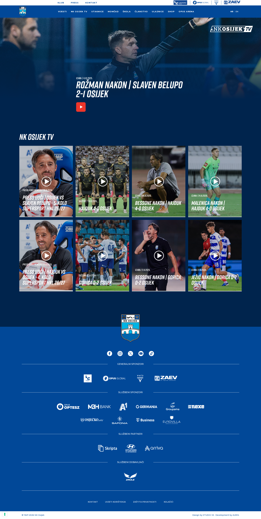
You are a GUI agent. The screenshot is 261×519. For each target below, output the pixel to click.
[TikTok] (151, 353)
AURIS (236, 515)
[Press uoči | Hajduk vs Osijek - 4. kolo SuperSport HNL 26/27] (46, 255)
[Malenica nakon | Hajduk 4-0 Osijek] (215, 181)
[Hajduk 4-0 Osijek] (102, 181)
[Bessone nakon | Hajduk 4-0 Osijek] (158, 181)
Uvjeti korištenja (115, 502)
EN (237, 11)
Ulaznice (158, 11)
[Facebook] (109, 353)
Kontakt (91, 2)
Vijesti (62, 11)
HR (231, 11)
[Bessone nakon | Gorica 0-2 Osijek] (158, 255)
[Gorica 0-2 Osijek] (102, 255)
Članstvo (141, 11)
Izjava (78, 78)
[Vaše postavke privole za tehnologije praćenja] (4, 514)
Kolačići (168, 502)
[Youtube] (141, 353)
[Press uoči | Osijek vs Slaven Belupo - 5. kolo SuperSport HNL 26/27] (46, 181)
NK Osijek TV (79, 11)
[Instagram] (120, 353)
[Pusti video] (81, 107)
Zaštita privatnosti (144, 502)
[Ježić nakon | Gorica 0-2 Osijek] (215, 255)
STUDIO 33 (208, 515)
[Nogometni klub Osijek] (22, 12)
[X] (130, 353)
